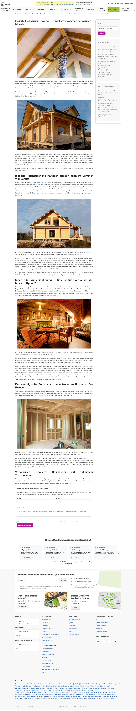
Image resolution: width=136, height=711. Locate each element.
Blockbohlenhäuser (21, 688)
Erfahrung (72, 625)
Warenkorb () (128, 3)
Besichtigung (73, 628)
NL (75, 706)
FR (64, 706)
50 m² (33, 690)
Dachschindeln (46, 660)
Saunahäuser (19, 698)
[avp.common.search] (133, 9)
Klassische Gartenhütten (38, 684)
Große (95, 688)
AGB (96, 620)
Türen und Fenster (47, 663)
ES (69, 706)
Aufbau (44, 672)
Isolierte (62, 688)
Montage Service (47, 628)
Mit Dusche (46, 698)
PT (72, 706)
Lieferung (45, 625)
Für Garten (32, 688)
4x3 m (82, 686)
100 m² (43, 690)
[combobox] (58, 501)
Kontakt (110, 3)
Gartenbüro (91, 684)
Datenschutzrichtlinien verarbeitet (84, 587)
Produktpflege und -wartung (50, 669)
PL (83, 706)
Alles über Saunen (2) (104, 51)
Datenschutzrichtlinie (101, 622)
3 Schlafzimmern (80, 690)
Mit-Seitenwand (96, 696)
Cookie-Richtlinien (100, 625)
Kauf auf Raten (46, 620)
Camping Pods (104, 686)
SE (78, 706)
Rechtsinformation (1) (104, 65)
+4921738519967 (84, 4)
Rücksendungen (47, 637)
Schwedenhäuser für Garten (68, 692)
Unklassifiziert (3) (103, 76)
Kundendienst (118, 3)
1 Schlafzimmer (58, 690)
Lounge (98, 684)
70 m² (38, 690)
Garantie (44, 631)
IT (66, 706)
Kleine (57, 688)
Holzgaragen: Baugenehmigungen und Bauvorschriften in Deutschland (107, 99)
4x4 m (87, 686)
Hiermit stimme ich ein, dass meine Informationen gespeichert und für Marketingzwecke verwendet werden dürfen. (52, 522)
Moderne (49, 684)
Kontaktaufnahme (74, 634)
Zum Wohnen (40, 688)
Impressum (98, 628)
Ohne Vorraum (29, 698)
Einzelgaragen (68, 694)
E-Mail (19, 498)
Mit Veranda (89, 692)
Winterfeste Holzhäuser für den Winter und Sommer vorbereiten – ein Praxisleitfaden (107, 109)
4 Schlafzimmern (92, 690)
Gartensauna (113, 696)
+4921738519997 (44, 4)
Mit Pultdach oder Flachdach (51, 686)
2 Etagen (49, 690)
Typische (40, 692)
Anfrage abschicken (24, 525)
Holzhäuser (28, 81)
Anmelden (63, 580)
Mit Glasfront (65, 686)
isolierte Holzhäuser (43, 182)
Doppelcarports (57, 696)
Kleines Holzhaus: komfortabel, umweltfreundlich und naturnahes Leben (108, 92)
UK (61, 706)
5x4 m (97, 686)
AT (81, 706)
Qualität (71, 622)
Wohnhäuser (102, 688)
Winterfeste (57, 684)
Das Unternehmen (74, 620)
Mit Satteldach (37, 686)
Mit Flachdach (77, 696)
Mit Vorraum (38, 698)
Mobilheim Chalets (29, 694)
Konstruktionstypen (48, 654)
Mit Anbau (105, 684)
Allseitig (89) (102, 58)
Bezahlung (45, 622)
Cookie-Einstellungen (101, 631)
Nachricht (20, 508)
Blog (70, 631)
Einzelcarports (47, 696)
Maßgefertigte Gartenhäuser (50, 634)
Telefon (57, 498)
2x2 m (72, 686)
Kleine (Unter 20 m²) (68, 684)
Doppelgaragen (78, 694)
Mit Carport (97, 694)
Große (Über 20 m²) (81, 684)
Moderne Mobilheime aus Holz (45, 694)
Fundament (45, 651)
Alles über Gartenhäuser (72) (106, 47)
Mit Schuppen (113, 684)
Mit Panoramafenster (103, 698)
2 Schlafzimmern (69, 690)
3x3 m (77, 686)
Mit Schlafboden (26, 686)
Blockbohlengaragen (29, 696)
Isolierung (45, 657)
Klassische (77, 688)
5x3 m (92, 686)
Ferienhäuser (50, 688)
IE (86, 706)
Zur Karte (75, 607)
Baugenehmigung (47, 648)
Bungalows (19, 690)
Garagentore (46, 666)
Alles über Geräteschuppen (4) (107, 49)
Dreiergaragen (88, 694)
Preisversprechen (47, 640)
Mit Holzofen (66, 698)
